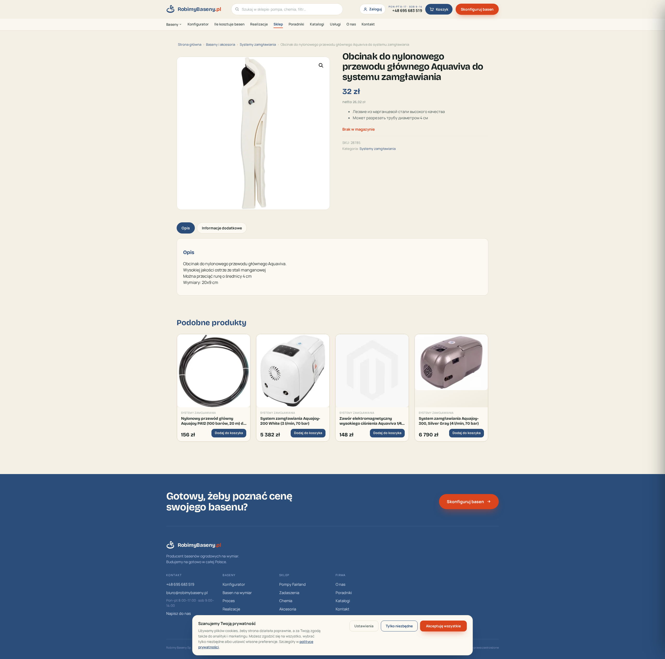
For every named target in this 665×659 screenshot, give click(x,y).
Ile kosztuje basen (229, 24)
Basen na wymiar (237, 592)
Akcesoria (287, 609)
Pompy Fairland (292, 584)
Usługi (335, 24)
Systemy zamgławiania (258, 44)
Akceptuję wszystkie (443, 626)
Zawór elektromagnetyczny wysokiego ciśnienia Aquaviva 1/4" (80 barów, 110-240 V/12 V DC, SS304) (371, 421)
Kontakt (368, 24)
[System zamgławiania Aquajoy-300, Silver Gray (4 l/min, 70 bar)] (451, 370)
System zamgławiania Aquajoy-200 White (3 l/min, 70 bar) (290, 420)
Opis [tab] (186, 227)
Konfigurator (198, 24)
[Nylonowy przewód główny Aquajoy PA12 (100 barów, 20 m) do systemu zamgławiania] (213, 370)
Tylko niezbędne (399, 626)
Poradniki (296, 24)
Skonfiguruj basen (477, 9)
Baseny (172, 24)
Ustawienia (364, 626)
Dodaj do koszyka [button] (229, 433)
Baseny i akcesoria (220, 44)
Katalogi (317, 24)
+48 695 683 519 (180, 584)
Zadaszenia (289, 592)
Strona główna (189, 44)
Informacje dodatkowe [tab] (222, 227)
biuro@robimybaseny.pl (187, 592)
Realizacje (259, 24)
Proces (229, 600)
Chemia (285, 600)
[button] (321, 65)
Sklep (278, 24)
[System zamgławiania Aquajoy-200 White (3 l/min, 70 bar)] (292, 370)
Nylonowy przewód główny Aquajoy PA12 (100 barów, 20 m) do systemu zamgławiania (213, 421)
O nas (351, 24)
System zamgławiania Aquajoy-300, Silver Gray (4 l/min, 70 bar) (449, 420)
